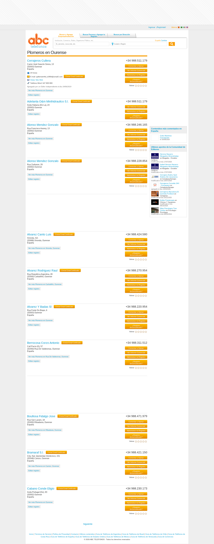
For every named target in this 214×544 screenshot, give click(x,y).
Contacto (74, 534)
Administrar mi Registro (136, 75)
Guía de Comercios (165, 537)
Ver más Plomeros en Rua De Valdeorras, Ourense (48, 357)
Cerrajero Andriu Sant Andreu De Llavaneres (169, 176)
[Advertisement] (107, 12)
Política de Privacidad (61, 534)
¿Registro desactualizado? (136, 80)
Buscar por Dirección (122, 34)
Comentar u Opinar (136, 66)
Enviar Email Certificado (74, 76)
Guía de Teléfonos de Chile (156, 534)
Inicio (31, 534)
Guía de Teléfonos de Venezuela (144, 537)
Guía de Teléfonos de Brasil (133, 534)
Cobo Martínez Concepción (166, 137)
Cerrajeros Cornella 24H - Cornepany (169, 184)
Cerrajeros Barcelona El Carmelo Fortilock (169, 193)
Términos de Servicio (43, 534)
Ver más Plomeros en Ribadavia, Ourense (44, 430)
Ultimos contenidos (87, 534)
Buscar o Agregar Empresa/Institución (66, 35)
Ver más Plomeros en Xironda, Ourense (44, 248)
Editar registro (33, 95)
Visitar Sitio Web (36, 80)
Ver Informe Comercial (136, 70)
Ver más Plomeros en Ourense (40, 90)
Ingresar (151, 27)
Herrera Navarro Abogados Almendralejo (169, 155)
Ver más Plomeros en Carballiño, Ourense (44, 284)
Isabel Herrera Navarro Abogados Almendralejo (169, 165)
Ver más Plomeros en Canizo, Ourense (43, 466)
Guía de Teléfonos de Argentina (108, 534)
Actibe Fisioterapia (167, 200)
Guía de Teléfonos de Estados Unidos (90, 537)
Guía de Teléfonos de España (62, 537)
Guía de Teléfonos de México (118, 537)
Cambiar (164, 40)
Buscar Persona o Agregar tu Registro (94, 35)
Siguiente (87, 524)
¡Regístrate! (161, 27)
